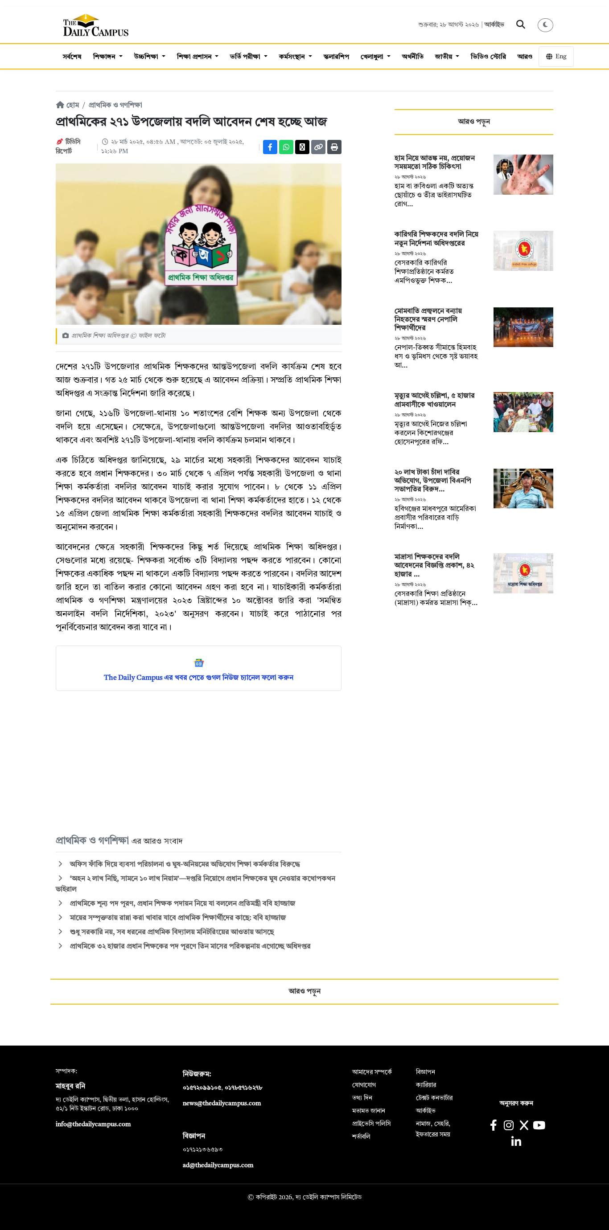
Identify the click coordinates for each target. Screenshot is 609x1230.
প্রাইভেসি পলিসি (371, 1124)
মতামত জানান (368, 1111)
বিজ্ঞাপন (425, 1072)
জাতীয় (444, 57)
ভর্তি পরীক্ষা (246, 57)
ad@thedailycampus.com (218, 1165)
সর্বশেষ (72, 57)
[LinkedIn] (516, 1142)
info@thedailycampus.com (93, 1124)
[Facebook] (270, 147)
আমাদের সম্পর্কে (372, 1072)
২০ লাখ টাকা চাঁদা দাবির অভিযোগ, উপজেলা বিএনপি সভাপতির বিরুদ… (433, 481)
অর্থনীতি (413, 57)
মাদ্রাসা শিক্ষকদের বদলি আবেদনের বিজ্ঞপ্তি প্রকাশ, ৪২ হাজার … (434, 566)
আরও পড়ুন (474, 122)
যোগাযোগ (364, 1085)
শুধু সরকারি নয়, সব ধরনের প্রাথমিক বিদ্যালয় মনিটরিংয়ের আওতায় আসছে (171, 932)
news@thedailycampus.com (222, 1103)
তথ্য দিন (362, 1098)
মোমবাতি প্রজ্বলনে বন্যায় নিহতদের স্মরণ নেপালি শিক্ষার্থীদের (428, 320)
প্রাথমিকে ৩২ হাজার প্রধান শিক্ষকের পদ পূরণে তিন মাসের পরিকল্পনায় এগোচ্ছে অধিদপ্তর (189, 946)
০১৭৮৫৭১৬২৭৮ (243, 1088)
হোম (72, 105)
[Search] (521, 25)
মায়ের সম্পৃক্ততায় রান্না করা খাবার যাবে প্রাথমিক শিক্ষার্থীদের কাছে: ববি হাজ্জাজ (178, 918)
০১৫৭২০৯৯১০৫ (202, 1088)
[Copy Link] (318, 147)
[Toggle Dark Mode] (546, 25)
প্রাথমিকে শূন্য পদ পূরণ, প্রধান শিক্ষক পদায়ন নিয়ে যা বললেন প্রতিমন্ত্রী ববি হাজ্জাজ (182, 903)
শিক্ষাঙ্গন (105, 57)
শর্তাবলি (361, 1137)
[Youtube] (539, 1126)
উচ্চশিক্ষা (147, 57)
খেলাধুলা (373, 57)
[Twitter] (302, 147)
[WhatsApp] (286, 147)
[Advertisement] (199, 762)
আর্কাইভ (494, 25)
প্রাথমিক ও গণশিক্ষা (115, 105)
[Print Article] (334, 147)
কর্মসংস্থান (293, 57)
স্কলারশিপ (336, 57)
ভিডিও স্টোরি (488, 57)
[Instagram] (508, 1126)
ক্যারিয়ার (426, 1085)
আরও (525, 57)
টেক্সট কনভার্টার (434, 1098)
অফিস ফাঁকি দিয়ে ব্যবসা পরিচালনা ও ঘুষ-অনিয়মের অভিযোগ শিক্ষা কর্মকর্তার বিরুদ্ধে (184, 864)
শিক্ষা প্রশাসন (195, 57)
